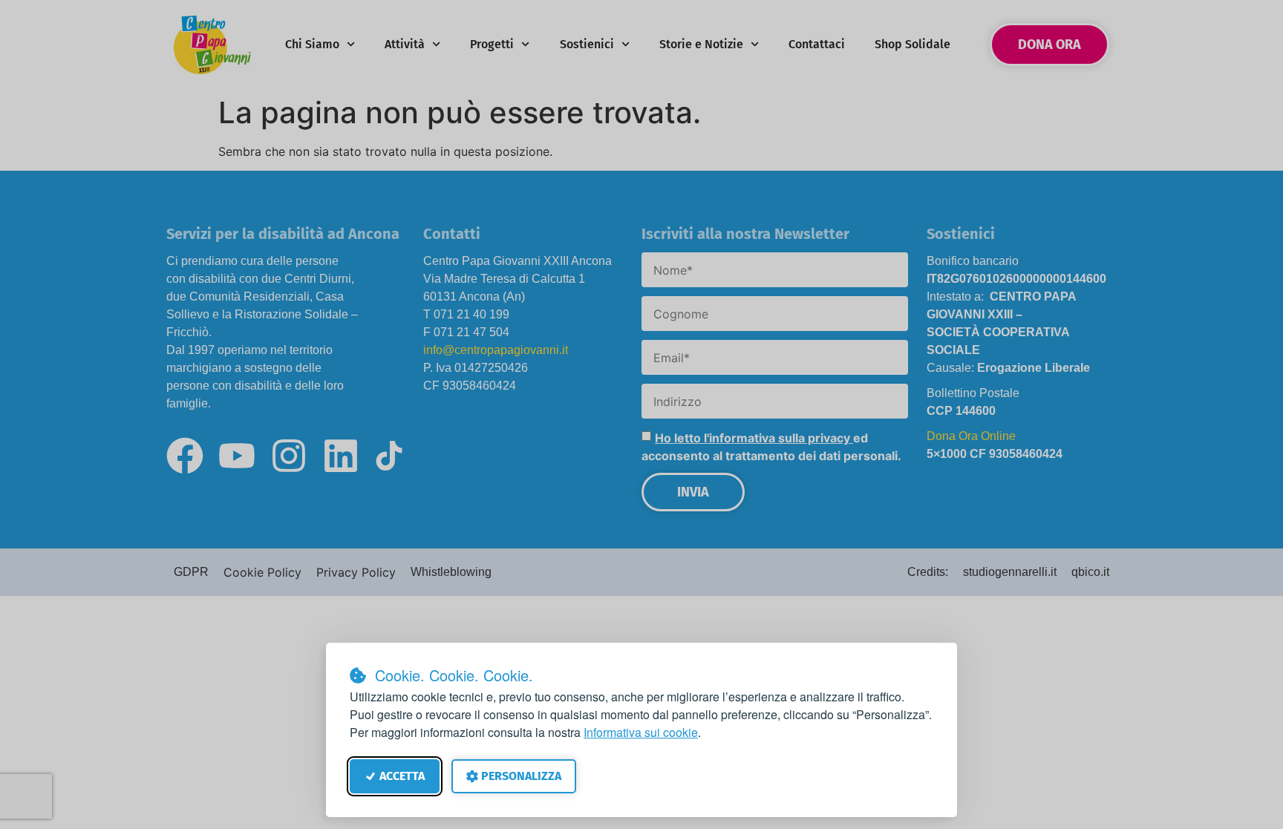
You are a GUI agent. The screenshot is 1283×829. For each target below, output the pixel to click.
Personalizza (521, 776)
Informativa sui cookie (641, 732)
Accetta (402, 776)
